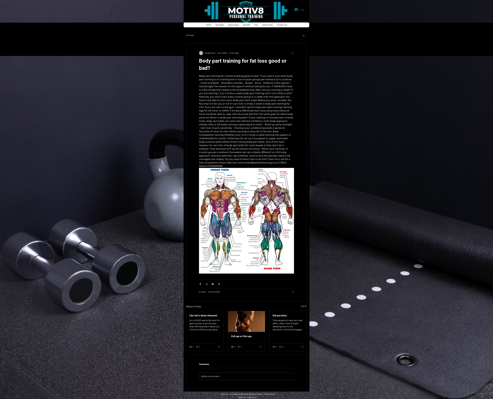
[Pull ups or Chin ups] (246, 321)
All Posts (190, 35)
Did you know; (280, 315)
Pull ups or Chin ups (241, 336)
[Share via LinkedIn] (213, 284)
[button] (303, 35)
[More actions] (292, 53)
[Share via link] (219, 284)
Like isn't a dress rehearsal (203, 315)
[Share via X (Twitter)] (206, 284)
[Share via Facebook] (200, 284)
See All (304, 306)
